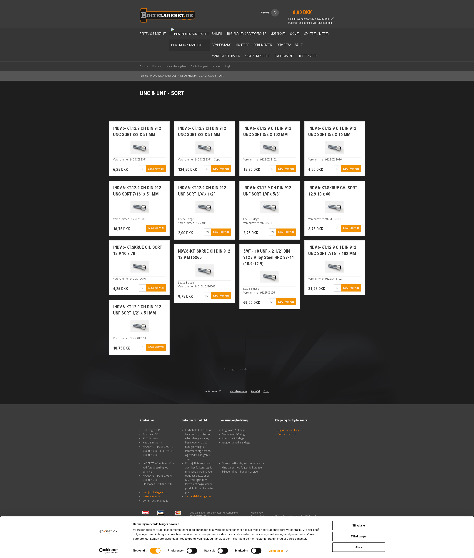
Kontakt (217, 66)
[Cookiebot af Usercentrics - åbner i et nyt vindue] (108, 551)
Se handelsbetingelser (198, 496)
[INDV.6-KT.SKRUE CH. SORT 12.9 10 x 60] (334, 206)
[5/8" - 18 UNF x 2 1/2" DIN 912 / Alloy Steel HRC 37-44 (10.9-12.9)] (269, 276)
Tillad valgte (358, 536)
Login (228, 66)
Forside (144, 66)
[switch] (192, 551)
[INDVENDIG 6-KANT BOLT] (189, 33)
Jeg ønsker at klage (289, 430)
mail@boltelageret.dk (155, 492)
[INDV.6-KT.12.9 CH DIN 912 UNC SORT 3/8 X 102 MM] (269, 147)
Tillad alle (359, 525)
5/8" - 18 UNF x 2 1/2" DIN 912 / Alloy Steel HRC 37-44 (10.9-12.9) (268, 257)
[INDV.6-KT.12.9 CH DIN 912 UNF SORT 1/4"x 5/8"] (269, 206)
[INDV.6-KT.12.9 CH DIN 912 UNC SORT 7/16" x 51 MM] (139, 206)
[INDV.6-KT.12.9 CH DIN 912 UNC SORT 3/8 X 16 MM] (334, 147)
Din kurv (156, 66)
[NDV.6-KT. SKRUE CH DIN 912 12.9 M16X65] (204, 270)
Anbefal (255, 391)
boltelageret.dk (151, 496)
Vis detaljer (275, 550)
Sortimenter (262, 45)
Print (266, 391)
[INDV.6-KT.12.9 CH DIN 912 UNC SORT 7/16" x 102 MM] (334, 266)
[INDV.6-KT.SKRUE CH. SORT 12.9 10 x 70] (139, 266)
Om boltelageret (199, 66)
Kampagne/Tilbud (257, 56)
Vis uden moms (238, 391)
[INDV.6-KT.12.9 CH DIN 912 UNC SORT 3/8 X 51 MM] (139, 147)
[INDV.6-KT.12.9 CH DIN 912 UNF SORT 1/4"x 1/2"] (204, 206)
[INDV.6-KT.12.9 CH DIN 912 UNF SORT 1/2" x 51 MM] (139, 325)
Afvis (358, 547)
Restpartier (308, 56)
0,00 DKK (302, 12)
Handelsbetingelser (176, 66)
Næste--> (245, 369)
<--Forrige (229, 369)
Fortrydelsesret (287, 434)
